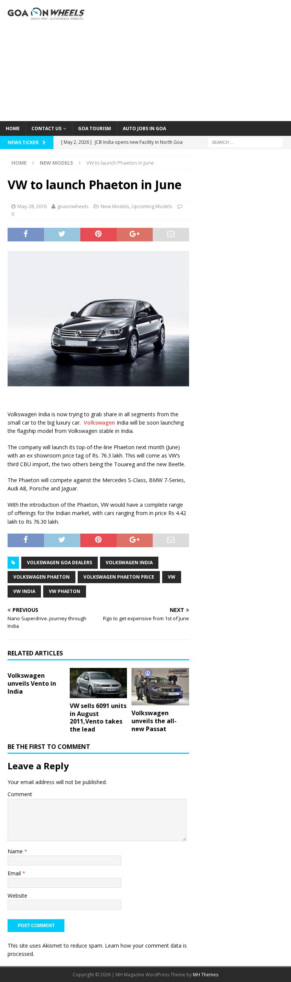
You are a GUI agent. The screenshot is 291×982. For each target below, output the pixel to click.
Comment (20, 794)
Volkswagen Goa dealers (59, 562)
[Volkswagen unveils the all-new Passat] (160, 686)
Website (17, 895)
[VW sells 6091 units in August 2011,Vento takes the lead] (98, 683)
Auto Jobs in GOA (144, 128)
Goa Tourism (94, 128)
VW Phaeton (64, 591)
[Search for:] (245, 141)
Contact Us (46, 128)
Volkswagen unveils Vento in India (32, 683)
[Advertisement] (195, 61)
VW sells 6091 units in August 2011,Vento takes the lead (98, 717)
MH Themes (205, 974)
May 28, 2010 (32, 206)
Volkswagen (99, 422)
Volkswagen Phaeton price (118, 577)
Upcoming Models (151, 206)
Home (13, 128)
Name (16, 851)
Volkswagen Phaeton (41, 577)
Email (15, 873)
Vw (171, 577)
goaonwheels (73, 206)
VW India (24, 591)
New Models (115, 206)
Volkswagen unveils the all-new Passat (154, 721)
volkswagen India (129, 562)
